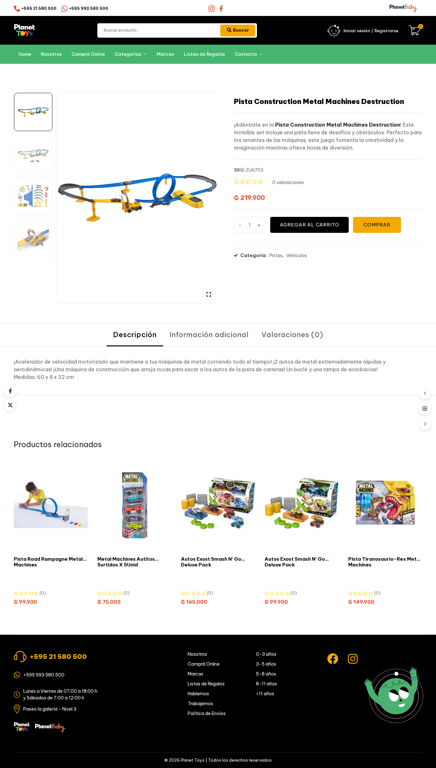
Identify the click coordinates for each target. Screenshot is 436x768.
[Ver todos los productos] (425, 408)
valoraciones (288, 182)
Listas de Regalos (204, 54)
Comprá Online (88, 54)
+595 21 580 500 (38, 8)
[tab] (135, 334)
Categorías (128, 54)
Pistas (275, 255)
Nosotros (51, 54)
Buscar (241, 30)
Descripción (135, 334)
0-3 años (266, 654)
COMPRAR (377, 225)
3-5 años (266, 664)
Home (25, 54)
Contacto (246, 54)
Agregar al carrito (309, 225)
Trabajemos (200, 703)
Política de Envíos (207, 713)
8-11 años (266, 684)
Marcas (165, 54)
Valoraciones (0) (292, 334)
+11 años (265, 694)
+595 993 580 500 (88, 8)
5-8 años (266, 674)
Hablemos (198, 694)
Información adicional (209, 334)
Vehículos (296, 255)
